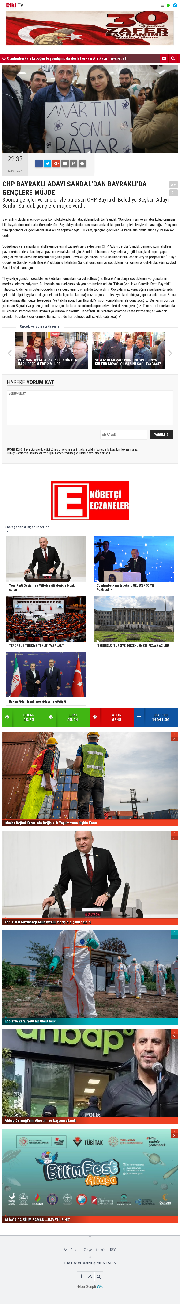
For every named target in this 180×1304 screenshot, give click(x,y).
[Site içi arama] (173, 58)
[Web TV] (168, 5)
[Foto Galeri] (175, 5)
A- (174, 193)
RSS (113, 1250)
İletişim (101, 1250)
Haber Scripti (86, 1286)
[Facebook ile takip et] (81, 1276)
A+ (173, 184)
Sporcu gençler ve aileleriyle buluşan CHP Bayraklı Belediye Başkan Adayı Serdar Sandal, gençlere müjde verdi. (85, 203)
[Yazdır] (73, 163)
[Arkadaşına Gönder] (65, 163)
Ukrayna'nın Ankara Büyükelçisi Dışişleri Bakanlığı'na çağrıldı (55, 60)
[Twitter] (47, 163)
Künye (87, 1250)
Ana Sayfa (71, 1250)
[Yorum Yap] (82, 163)
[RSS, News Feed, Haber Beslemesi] (90, 1276)
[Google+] (56, 163)
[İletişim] (164, 58)
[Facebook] (39, 163)
